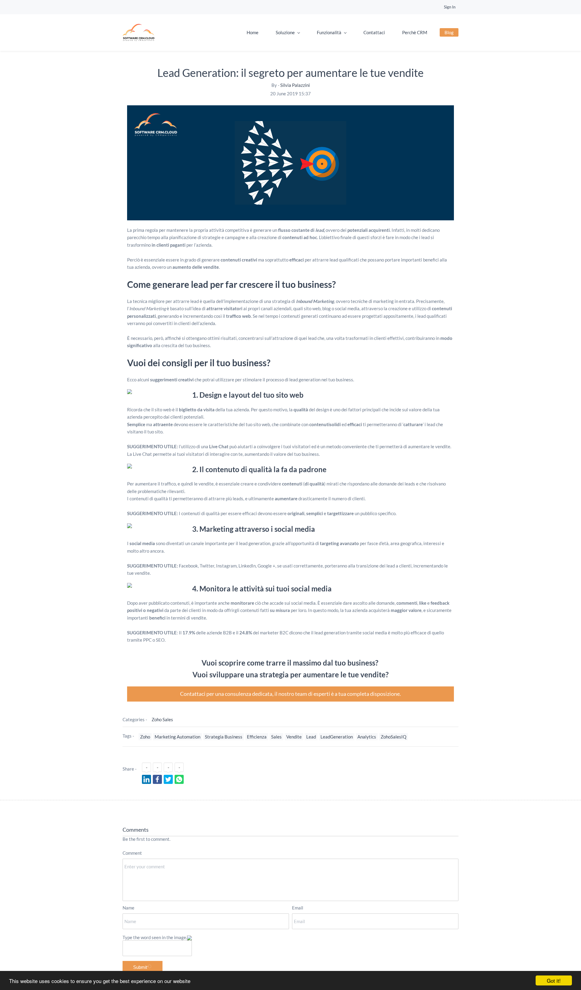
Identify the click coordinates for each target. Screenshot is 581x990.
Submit (140, 967)
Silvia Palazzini (295, 85)
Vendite (294, 736)
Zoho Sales (162, 719)
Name (128, 907)
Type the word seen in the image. (155, 937)
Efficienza (257, 736)
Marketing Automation (177, 736)
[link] (290, 109)
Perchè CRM (414, 32)
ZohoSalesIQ (393, 736)
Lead (311, 736)
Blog (449, 32)
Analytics (366, 736)
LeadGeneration (336, 736)
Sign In (449, 7)
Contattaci (374, 32)
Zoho (145, 736)
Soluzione (285, 32)
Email (297, 907)
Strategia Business (223, 736)
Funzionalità (329, 32)
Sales (276, 736)
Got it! (554, 980)
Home (252, 32)
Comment (132, 853)
